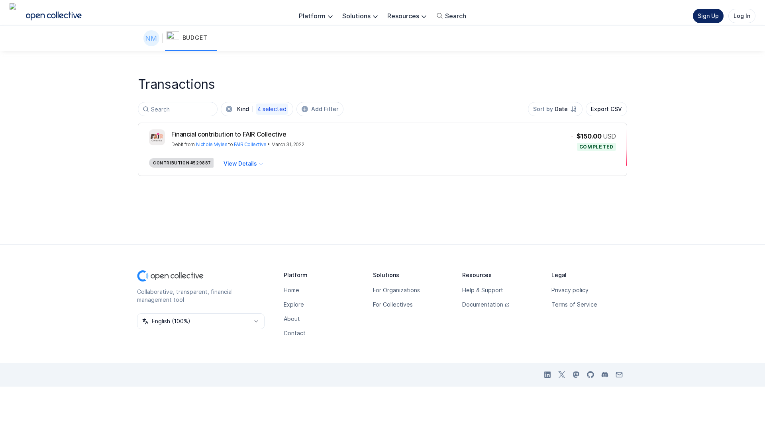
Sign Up (708, 15)
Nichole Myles (212, 144)
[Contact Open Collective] (619, 374)
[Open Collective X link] (561, 374)
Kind (261, 109)
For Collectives (393, 304)
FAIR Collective (250, 144)
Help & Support (482, 290)
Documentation (482, 304)
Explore (294, 304)
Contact (295, 333)
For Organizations (396, 290)
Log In (742, 15)
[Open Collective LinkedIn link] (547, 374)
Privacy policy (569, 290)
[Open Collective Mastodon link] (576, 374)
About (292, 318)
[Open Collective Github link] (590, 374)
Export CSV (606, 109)
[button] (191, 38)
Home (291, 290)
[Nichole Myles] (153, 38)
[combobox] (555, 109)
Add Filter (324, 109)
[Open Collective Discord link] (604, 374)
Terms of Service (574, 304)
